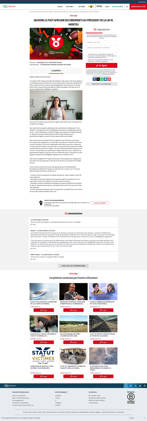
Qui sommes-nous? (94, 395)
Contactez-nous (51, 412)
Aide (40, 412)
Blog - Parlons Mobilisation (20, 398)
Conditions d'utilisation (108, 412)
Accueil (60, 7)
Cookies (67, 412)
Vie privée (60, 412)
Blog (107, 7)
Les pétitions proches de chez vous (23, 405)
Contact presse (93, 403)
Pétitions (38, 11)
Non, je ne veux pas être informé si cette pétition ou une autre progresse (100, 60)
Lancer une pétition (138, 7)
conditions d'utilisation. (108, 74)
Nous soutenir (117, 7)
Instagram (58, 403)
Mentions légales (94, 412)
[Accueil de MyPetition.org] (9, 7)
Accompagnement (18, 400)
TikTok (57, 398)
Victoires (81, 7)
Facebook (58, 395)
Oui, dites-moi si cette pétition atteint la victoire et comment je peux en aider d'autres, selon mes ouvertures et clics (102, 56)
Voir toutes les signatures (101, 84)
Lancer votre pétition (18, 395)
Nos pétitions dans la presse (97, 398)
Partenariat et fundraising (20, 403)
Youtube (57, 405)
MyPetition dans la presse (97, 400)
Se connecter (142, 2)
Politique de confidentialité (79, 412)
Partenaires (120, 412)
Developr (37, 418)
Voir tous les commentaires (73, 266)
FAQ (44, 412)
